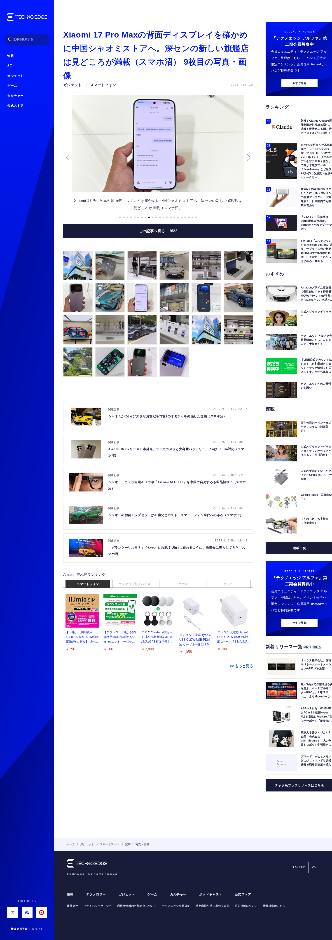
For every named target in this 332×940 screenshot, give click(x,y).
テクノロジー (96, 894)
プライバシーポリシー (98, 905)
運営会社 (72, 905)
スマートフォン (88, 584)
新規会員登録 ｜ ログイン (27, 929)
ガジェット (15, 76)
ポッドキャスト (210, 894)
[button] (67, 157)
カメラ (228, 584)
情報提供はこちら (274, 905)
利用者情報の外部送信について (137, 905)
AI (9, 66)
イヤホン (181, 584)
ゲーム (12, 85)
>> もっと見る (241, 666)
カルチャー (15, 95)
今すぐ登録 (299, 83)
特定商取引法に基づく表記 (212, 905)
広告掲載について (246, 905)
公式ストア (15, 105)
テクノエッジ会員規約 (176, 905)
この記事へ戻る (158, 231)
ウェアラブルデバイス (134, 584)
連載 (10, 56)
